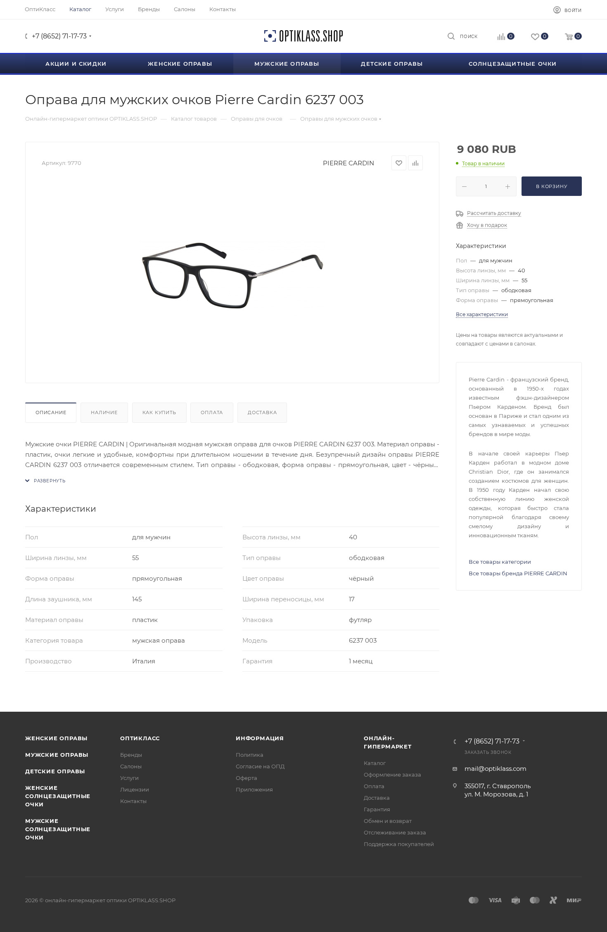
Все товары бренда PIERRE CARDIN (518, 573)
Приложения (254, 789)
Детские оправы (55, 771)
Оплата (212, 412)
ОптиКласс (140, 738)
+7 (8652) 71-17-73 (59, 36)
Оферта (246, 778)
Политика (249, 754)
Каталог (375, 763)
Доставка (262, 412)
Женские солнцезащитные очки (57, 796)
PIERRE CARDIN (348, 163)
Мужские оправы (56, 754)
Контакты (133, 801)
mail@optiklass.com (495, 768)
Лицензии (134, 789)
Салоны (131, 766)
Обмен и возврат (388, 821)
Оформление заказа (392, 774)
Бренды (131, 754)
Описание (51, 412)
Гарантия (377, 809)
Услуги (129, 778)
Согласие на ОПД (260, 766)
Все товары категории (500, 561)
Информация (260, 738)
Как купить (159, 412)
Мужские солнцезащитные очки (57, 829)
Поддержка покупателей (399, 844)
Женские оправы (56, 738)
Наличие (104, 412)
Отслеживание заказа (395, 832)
